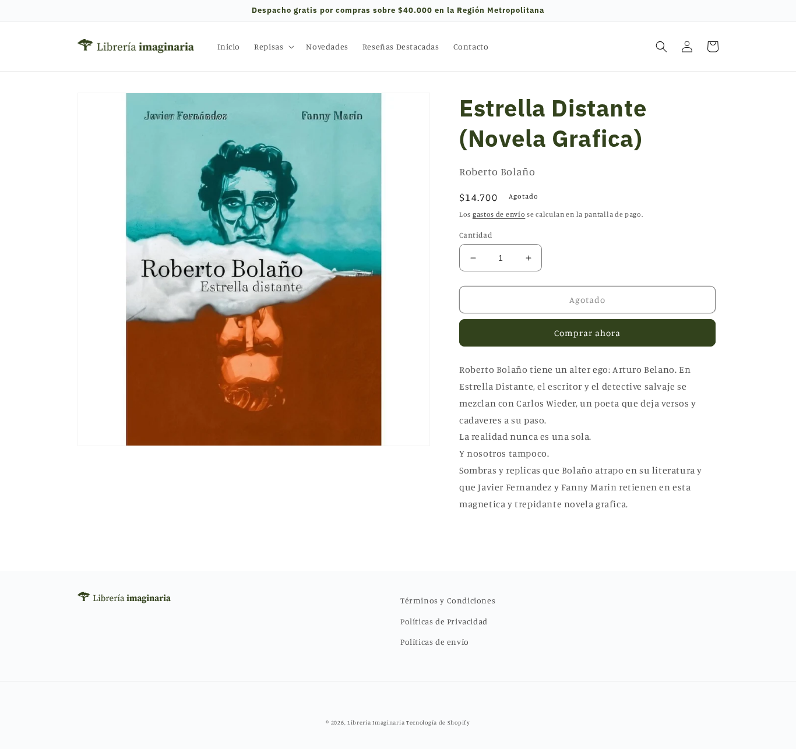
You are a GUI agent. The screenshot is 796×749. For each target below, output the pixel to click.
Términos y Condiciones (447, 600)
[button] (273, 46)
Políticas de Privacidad (444, 621)
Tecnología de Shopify (438, 722)
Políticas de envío (434, 641)
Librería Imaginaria (375, 722)
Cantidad (475, 234)
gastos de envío (499, 214)
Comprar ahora (587, 332)
